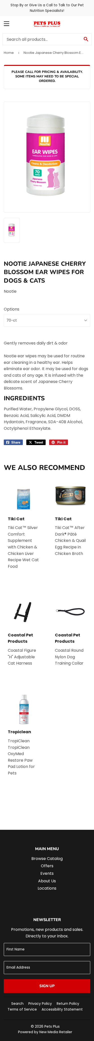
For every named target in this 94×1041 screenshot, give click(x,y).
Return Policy (68, 1003)
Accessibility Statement (62, 1009)
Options (11, 309)
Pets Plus (52, 1026)
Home (9, 52)
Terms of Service (22, 1009)
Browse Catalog (47, 858)
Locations (47, 888)
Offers (47, 866)
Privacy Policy (40, 1003)
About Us (47, 881)
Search (17, 1003)
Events (47, 873)
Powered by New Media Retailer (45, 1031)
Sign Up (47, 985)
